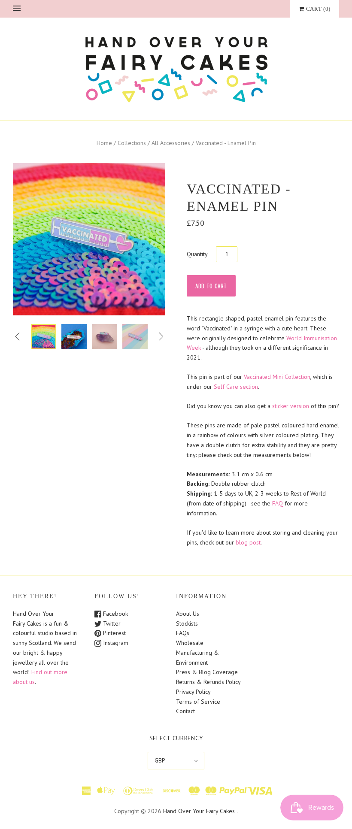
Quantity (197, 254)
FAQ (277, 503)
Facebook (114, 613)
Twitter (111, 623)
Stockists (187, 623)
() (318, 9)
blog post (248, 542)
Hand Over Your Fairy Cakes (199, 811)
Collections (132, 143)
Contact (185, 711)
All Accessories (171, 143)
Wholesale (189, 643)
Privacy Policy (193, 692)
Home (104, 143)
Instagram (114, 643)
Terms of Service (198, 701)
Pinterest (113, 633)
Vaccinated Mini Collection (277, 377)
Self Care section (236, 386)
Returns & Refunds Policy (208, 682)
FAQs (182, 633)
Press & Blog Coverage (207, 672)
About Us (187, 613)
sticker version (290, 406)
